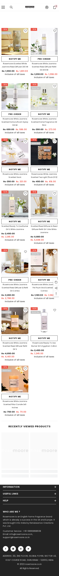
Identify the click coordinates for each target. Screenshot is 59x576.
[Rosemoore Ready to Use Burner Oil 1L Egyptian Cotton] (44, 320)
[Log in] (47, 7)
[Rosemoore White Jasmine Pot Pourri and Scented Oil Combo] (44, 262)
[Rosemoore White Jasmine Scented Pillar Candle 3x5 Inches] (14, 379)
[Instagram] (13, 548)
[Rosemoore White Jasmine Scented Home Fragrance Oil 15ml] (44, 96)
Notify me (15, 59)
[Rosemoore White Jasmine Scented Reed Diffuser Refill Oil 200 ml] (44, 41)
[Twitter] (28, 548)
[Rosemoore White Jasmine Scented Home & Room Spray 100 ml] (14, 96)
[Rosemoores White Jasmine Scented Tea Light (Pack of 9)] (44, 151)
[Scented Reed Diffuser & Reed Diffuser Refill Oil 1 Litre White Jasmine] (44, 204)
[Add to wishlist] (25, 31)
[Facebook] (5, 548)
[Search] (11, 7)
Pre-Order (44, 59)
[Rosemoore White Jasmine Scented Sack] (14, 151)
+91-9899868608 (32, 531)
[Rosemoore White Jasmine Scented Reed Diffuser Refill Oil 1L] (14, 320)
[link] (15, 471)
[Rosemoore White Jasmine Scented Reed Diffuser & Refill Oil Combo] (14, 262)
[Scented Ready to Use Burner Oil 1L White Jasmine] (14, 204)
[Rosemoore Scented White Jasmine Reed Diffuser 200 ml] (14, 41)
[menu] (3, 7)
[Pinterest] (20, 548)
